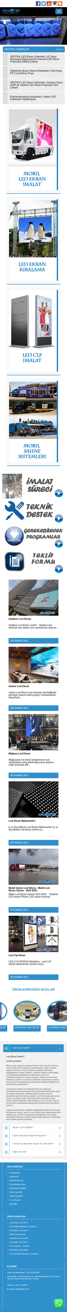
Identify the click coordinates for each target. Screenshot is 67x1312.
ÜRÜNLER (14, 1177)
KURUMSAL (15, 1173)
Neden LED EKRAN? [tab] (23, 1127)
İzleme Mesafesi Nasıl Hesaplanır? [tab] (30, 1135)
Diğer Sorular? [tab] (20, 1151)
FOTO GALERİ (16, 1192)
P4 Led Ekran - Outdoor (19, 1246)
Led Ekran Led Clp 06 (19, 1238)
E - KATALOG (15, 1200)
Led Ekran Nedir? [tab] (21, 1048)
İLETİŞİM (13, 1204)
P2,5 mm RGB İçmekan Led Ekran (24, 1254)
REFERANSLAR (17, 1181)
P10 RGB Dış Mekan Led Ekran (23, 1227)
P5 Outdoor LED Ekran (19, 1250)
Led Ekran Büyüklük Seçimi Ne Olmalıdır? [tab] (33, 1143)
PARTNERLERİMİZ (18, 1188)
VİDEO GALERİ (16, 1196)
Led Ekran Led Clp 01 (19, 1223)
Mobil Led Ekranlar (18, 1234)
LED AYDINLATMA (17, 1184)
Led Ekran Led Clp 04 (19, 1230)
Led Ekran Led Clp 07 (19, 1242)
